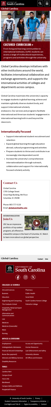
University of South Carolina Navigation (47, 3)
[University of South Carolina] (25, 269)
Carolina (9, 8)
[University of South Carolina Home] (12, 3)
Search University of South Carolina (40, 3)
